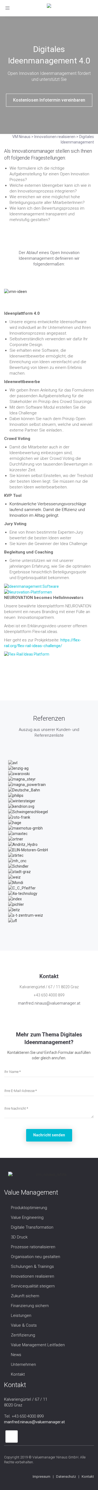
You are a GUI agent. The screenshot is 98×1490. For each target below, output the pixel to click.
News (16, 1354)
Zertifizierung (23, 1335)
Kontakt (18, 1374)
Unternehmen (23, 1364)
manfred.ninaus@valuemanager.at (49, 1003)
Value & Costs (24, 1325)
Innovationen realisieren (32, 1276)
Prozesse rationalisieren (33, 1246)
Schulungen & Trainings (32, 1266)
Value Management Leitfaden (38, 1344)
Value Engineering (27, 1217)
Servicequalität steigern (33, 1286)
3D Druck (19, 1237)
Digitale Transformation (32, 1227)
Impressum (41, 1476)
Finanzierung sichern (30, 1305)
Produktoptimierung (29, 1207)
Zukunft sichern (25, 1295)
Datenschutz (66, 1476)
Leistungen (21, 1315)
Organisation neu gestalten (35, 1256)
